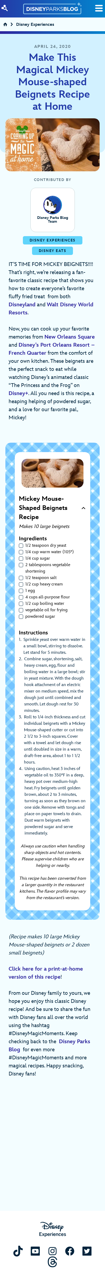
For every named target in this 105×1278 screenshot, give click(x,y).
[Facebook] (69, 1251)
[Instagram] (52, 1251)
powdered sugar (40, 616)
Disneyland (22, 304)
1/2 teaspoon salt (41, 577)
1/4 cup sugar (37, 558)
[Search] (4, 8)
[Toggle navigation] (99, 8)
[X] (87, 1251)
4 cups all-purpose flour (47, 597)
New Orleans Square (69, 337)
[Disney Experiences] (52, 1229)
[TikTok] (18, 1251)
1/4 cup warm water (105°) (49, 552)
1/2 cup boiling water (44, 603)
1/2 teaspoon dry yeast (45, 545)
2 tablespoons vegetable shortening (47, 568)
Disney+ (18, 393)
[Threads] (52, 1261)
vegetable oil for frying (46, 610)
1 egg (30, 590)
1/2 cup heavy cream (44, 584)
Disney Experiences (35, 25)
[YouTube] (35, 1251)
